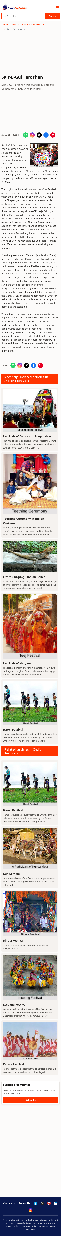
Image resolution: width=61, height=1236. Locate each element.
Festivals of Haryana (17, 663)
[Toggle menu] (57, 6)
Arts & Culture (19, 24)
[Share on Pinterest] (52, 135)
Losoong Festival (14, 1004)
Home (5, 24)
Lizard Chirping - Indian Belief (24, 577)
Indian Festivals (36, 24)
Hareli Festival (13, 729)
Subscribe (31, 1100)
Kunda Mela (11, 874)
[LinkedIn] (55, 1203)
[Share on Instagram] (32, 135)
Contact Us (9, 1203)
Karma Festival (13, 1064)
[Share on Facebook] (46, 135)
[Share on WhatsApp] (25, 135)
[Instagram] (30, 1210)
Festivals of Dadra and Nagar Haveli (28, 436)
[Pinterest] (49, 1203)
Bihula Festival (13, 940)
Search (52, 16)
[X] (42, 1203)
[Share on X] (39, 135)
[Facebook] (35, 1203)
